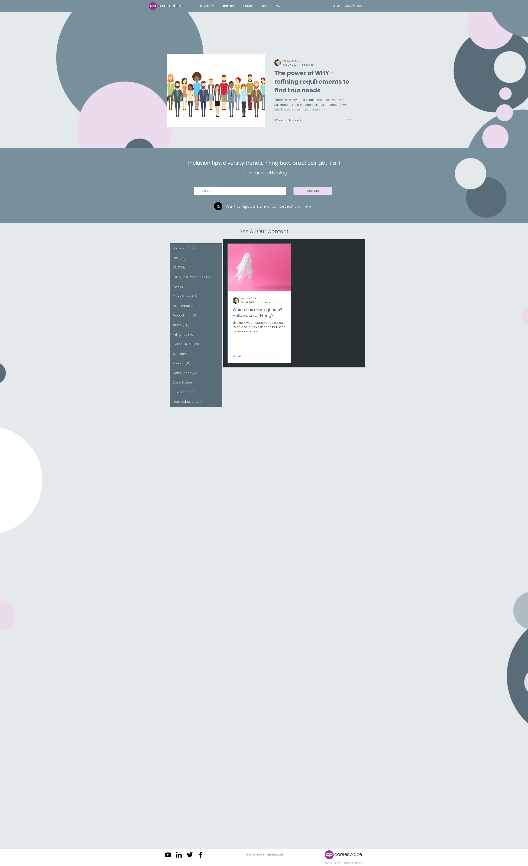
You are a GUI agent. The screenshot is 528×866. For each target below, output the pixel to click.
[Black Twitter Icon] (190, 855)
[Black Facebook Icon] (201, 855)
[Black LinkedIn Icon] (179, 855)
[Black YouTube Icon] (168, 855)
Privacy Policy (332, 863)
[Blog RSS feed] (218, 206)
